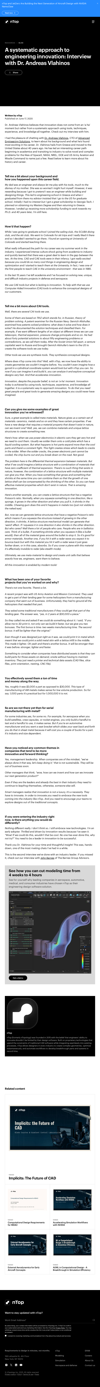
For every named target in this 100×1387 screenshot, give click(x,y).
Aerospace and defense (66, 1365)
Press (37, 1374)
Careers (88, 1355)
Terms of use (28, 1374)
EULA (19, 1374)
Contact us (90, 1365)
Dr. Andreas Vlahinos (56, 137)
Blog (21, 43)
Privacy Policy (60, 1328)
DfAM (87, 1350)
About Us (89, 1360)
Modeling (59, 1355)
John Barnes (47, 857)
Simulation (60, 1360)
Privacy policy (10, 1374)
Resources (10, 43)
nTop (57, 1350)
